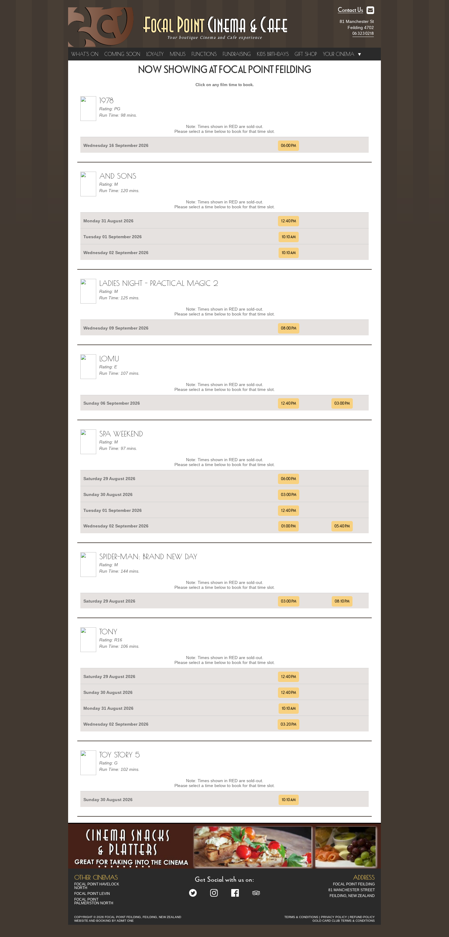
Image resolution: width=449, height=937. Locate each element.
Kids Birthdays (273, 54)
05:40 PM (342, 526)
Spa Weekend (121, 433)
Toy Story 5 (119, 754)
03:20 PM (288, 724)
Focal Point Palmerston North (93, 901)
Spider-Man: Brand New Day (148, 556)
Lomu (109, 358)
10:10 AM (289, 237)
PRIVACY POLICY (334, 917)
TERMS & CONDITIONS (301, 917)
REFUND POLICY (362, 917)
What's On (84, 54)
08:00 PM (288, 328)
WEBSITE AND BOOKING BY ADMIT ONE (104, 920)
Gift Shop (306, 54)
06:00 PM (288, 146)
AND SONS (117, 176)
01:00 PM (288, 526)
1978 (106, 100)
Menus (177, 54)
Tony (108, 631)
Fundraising (237, 54)
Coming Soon (122, 54)
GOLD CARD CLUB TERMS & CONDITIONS (343, 920)
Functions (204, 54)
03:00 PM (342, 403)
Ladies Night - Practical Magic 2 (158, 283)
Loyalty (155, 54)
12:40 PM (288, 221)
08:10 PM (342, 601)
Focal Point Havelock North (96, 886)
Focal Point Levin (92, 893)
